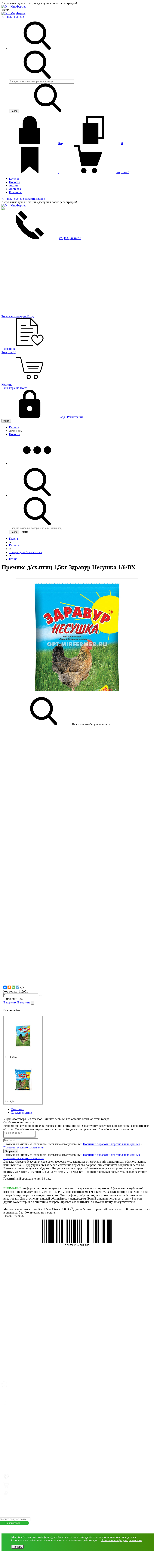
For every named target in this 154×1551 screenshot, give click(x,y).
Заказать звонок (35, 198)
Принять (17, 1546)
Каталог (14, 427)
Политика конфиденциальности (121, 1540)
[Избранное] (77, 822)
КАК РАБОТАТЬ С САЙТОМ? (19, 1499)
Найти (24, 531)
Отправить (11, 1151)
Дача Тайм (16, 430)
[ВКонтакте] (5, 987)
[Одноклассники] (9, 987)
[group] (23, 1038)
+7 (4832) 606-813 (13, 16)
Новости (14, 434)
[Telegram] (17, 987)
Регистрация (75, 417)
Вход (61, 143)
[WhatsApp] (13, 987)
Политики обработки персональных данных (111, 1144)
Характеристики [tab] (21, 1112)
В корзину (10, 1002)
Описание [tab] (17, 1109)
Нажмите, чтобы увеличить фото (93, 724)
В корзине (23, 1002)
